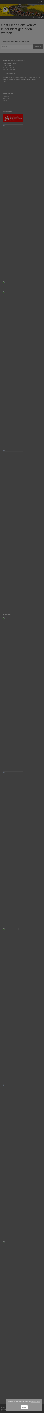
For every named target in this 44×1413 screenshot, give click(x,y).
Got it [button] (24, 1407)
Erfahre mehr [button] (35, 1402)
